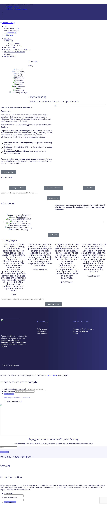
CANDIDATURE (10, 56)
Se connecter (10, 33)
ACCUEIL (7, 39)
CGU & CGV (6, 365)
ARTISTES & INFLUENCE (14, 52)
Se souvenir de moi (14, 401)
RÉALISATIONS (14, 45)
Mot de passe (9, 391)
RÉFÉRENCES (13, 43)
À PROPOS (8, 41)
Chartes (16, 365)
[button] (3, 222)
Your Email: (8, 493)
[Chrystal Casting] (7, 23)
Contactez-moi (7, 342)
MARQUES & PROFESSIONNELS (17, 50)
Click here (27, 487)
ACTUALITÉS (9, 47)
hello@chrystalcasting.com (16, 9)
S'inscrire (9, 35)
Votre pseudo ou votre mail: (15, 389)
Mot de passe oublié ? (12, 397)
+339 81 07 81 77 (12, 7)
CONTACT (8, 54)
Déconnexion (52, 375)
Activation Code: (10, 498)
